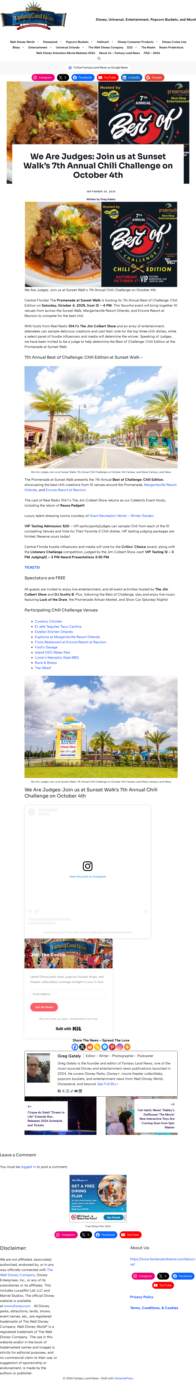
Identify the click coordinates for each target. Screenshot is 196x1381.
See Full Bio (106, 1084)
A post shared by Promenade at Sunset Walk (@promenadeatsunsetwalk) (87, 932)
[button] (98, 58)
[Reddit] (90, 1047)
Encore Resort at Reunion (66, 490)
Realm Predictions (171, 47)
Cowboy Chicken (48, 621)
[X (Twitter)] (63, 1091)
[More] (127, 1047)
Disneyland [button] (50, 42)
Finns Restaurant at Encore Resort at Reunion (70, 642)
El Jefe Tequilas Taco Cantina (58, 626)
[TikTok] (71, 1091)
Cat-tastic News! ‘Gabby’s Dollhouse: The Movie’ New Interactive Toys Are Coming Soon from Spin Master (156, 1118)
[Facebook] (75, 1047)
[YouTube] (76, 1091)
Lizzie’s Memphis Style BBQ (57, 657)
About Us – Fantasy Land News (119, 53)
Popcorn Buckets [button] (77, 42)
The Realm (148, 47)
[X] (82, 1047)
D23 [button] (130, 47)
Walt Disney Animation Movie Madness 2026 (65, 53)
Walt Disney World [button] (22, 42)
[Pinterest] (112, 1047)
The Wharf (43, 668)
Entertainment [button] (38, 47)
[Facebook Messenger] (104, 1047)
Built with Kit (68, 1028)
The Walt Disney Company (105, 47)
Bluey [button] (16, 47)
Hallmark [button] (103, 42)
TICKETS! (32, 567)
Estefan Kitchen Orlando (54, 632)
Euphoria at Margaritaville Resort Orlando (67, 637)
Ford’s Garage (46, 647)
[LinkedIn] (80, 1091)
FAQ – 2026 (152, 53)
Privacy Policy (141, 1297)
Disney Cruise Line (174, 42)
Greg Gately (108, 199)
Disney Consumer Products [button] (136, 42)
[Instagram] (119, 1047)
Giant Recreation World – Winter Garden (122, 516)
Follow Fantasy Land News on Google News (101, 67)
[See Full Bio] (117, 1084)
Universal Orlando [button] (68, 47)
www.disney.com (17, 1306)
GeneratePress (123, 1378)
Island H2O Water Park (52, 652)
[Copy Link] (97, 1047)
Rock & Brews (46, 663)
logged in (28, 1167)
